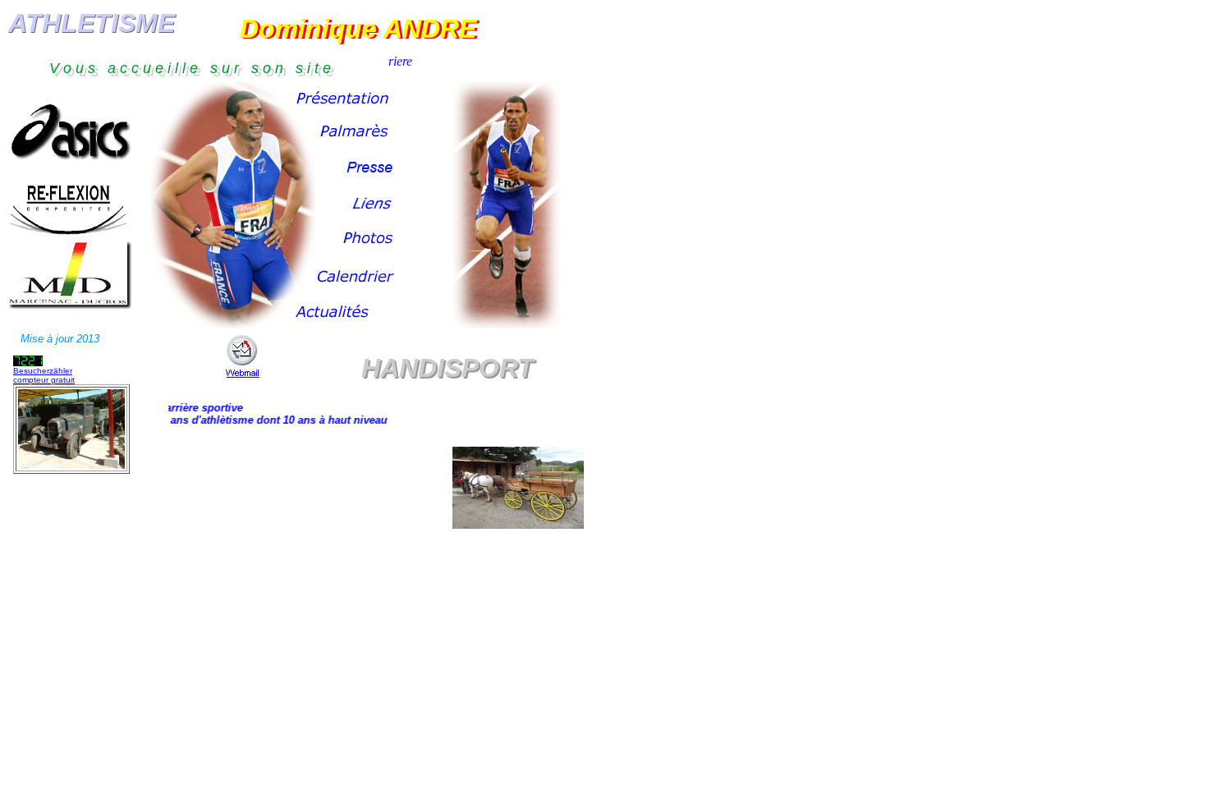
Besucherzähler (42, 370)
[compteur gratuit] (28, 362)
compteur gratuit (44, 379)
